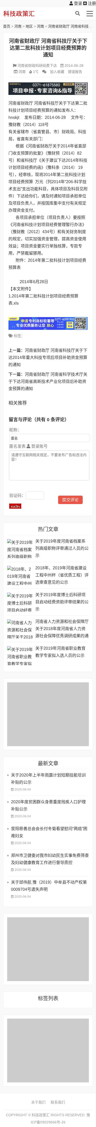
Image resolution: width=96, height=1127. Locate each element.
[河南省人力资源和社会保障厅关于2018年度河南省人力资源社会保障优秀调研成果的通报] (20, 628)
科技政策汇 (27, 13)
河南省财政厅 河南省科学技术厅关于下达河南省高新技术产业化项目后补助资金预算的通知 (47, 381)
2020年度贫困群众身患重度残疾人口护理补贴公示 (48, 805)
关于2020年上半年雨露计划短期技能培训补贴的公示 (48, 778)
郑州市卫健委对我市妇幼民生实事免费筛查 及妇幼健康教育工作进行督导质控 (50, 859)
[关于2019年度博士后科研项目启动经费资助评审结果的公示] (20, 602)
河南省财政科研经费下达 (37, 66)
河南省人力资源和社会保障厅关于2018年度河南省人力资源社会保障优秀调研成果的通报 (62, 629)
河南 (18, 26)
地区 (29, 26)
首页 (6, 26)
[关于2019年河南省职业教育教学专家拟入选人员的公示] (20, 655)
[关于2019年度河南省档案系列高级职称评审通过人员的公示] (20, 548)
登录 (77, 3)
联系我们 (58, 1102)
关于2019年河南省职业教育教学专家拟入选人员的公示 (60, 652)
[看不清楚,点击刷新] (15, 506)
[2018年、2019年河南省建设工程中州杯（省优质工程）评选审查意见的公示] (20, 575)
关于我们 (38, 1102)
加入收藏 (57, 72)
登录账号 (39, 446)
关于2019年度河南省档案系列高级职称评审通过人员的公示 (62, 548)
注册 (91, 3)
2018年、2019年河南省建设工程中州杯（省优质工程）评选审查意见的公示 (62, 575)
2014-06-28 (74, 66)
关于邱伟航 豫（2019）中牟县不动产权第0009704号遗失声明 (49, 886)
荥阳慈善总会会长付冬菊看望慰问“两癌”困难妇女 (49, 832)
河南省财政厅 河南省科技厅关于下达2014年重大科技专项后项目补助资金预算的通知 (47, 357)
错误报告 (75, 72)
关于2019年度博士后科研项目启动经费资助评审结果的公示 (62, 602)
